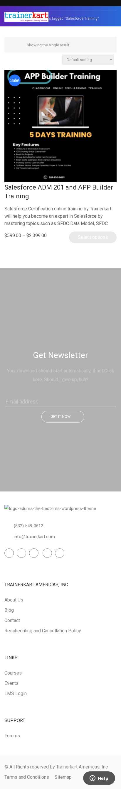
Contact (12, 620)
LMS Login (15, 693)
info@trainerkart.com (34, 536)
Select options (93, 237)
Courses (13, 673)
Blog (9, 610)
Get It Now (61, 416)
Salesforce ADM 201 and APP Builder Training (58, 192)
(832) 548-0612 (28, 525)
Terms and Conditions (26, 777)
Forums (12, 736)
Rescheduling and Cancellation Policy (42, 630)
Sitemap (63, 777)
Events (11, 683)
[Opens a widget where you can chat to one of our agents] (99, 778)
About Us (13, 600)
